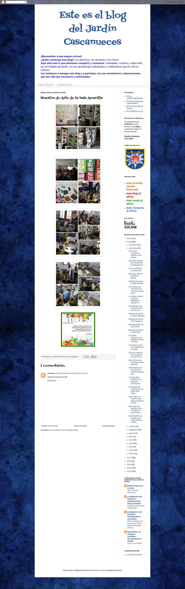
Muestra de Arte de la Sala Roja (136, 331)
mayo (131, 443)
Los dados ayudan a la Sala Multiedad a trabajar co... (136, 299)
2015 (129, 465)
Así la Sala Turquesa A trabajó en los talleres (135, 254)
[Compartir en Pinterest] (95, 356)
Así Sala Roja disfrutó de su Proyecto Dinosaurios (135, 380)
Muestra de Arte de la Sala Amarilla (136, 282)
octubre (132, 426)
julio (131, 437)
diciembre (133, 245)
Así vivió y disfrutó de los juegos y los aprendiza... (136, 355)
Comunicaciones (64, 85)
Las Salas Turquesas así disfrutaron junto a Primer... (136, 338)
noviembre (133, 248)
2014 (129, 468)
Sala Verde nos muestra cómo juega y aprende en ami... (136, 400)
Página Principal (45, 85)
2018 (129, 242)
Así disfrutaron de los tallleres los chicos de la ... (136, 308)
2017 (129, 458)
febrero (132, 454)
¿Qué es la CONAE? (134, 543)
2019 (129, 238)
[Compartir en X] (90, 356)
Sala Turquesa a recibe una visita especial (136, 362)
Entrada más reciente (49, 426)
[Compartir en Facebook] (92, 356)
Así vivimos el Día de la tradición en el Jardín (136, 347)
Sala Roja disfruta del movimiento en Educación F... (136, 263)
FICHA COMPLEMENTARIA (134, 97)
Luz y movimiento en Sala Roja (135, 269)
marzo (131, 450)
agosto (132, 433)
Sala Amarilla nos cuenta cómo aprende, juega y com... (136, 371)
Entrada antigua (108, 426)
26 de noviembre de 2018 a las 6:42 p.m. (72, 373)
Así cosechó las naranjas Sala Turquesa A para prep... (136, 290)
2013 (129, 471)
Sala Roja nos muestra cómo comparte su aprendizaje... (135, 409)
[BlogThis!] (87, 356)
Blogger (119, 570)
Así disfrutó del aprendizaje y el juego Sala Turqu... (136, 390)
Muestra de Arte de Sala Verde (136, 326)
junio (131, 440)
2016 (129, 461)
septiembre (133, 430)
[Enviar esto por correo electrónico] (84, 356)
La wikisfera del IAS (134, 555)
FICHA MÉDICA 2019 (134, 111)
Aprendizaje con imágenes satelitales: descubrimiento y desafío (134, 536)
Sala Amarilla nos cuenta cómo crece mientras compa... (135, 419)
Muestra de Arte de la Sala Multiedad (137, 315)
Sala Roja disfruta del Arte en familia (136, 276)
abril (131, 447)
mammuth (96, 570)
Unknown (51, 373)
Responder (51, 381)
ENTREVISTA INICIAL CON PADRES (135, 102)
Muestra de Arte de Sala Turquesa (136, 320)
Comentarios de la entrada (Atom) (65, 430)
